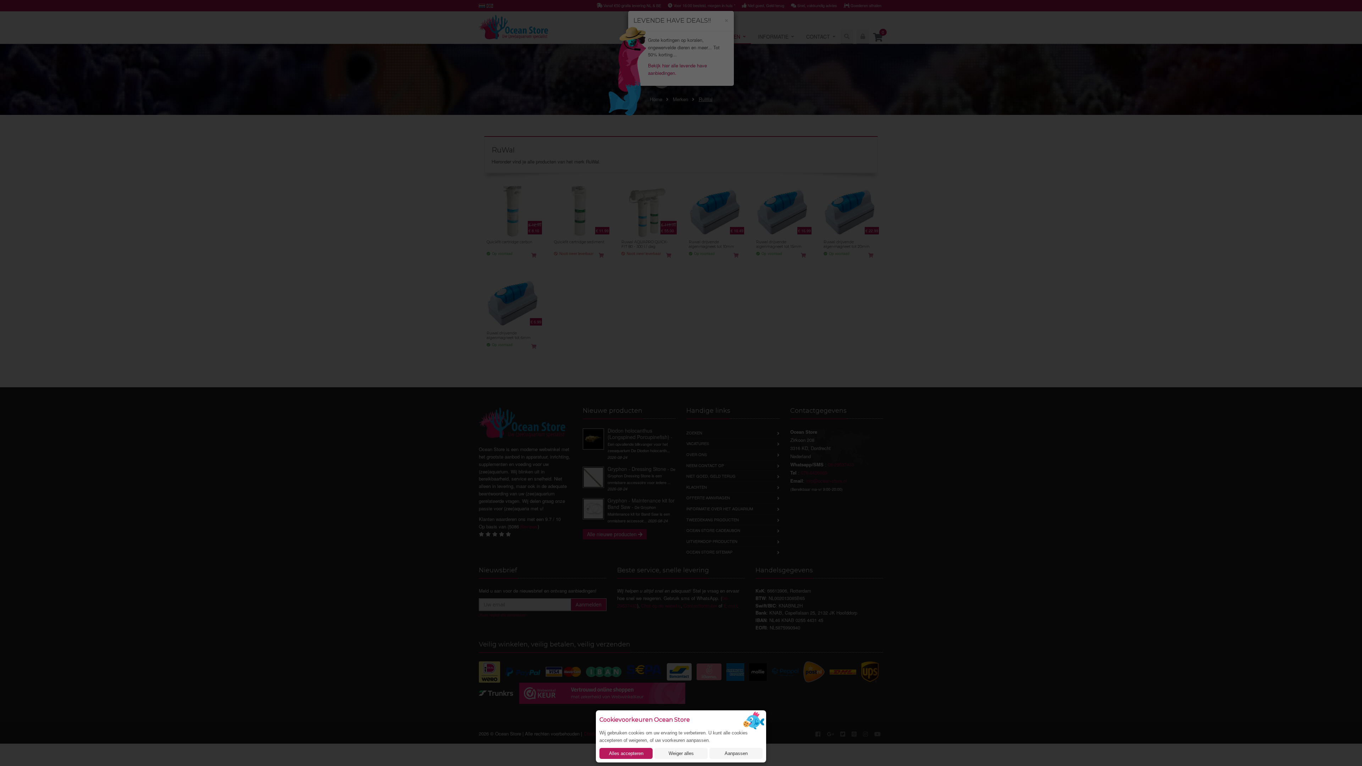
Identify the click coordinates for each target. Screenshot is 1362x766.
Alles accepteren (626, 753)
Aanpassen (736, 753)
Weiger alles (681, 753)
